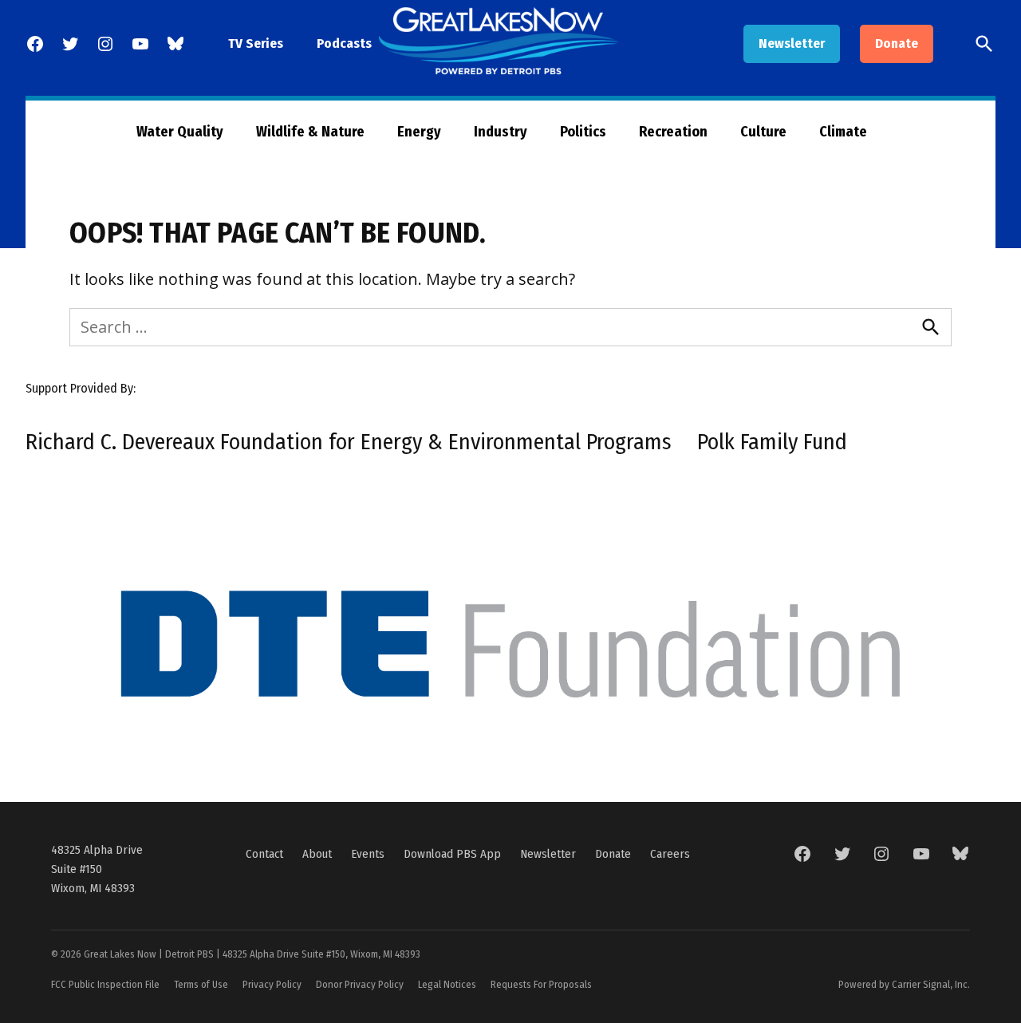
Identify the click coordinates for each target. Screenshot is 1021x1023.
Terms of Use (201, 984)
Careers (670, 854)
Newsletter (792, 43)
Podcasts (344, 43)
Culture (763, 131)
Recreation (673, 131)
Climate (843, 131)
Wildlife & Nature (310, 131)
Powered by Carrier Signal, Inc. (904, 984)
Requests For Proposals (541, 984)
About (317, 854)
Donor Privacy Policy (360, 984)
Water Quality (179, 131)
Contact (264, 854)
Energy (419, 131)
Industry (500, 131)
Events (367, 854)
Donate (896, 43)
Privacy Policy (272, 984)
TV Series (255, 43)
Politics (583, 131)
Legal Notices (447, 984)
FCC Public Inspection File (105, 984)
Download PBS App (452, 854)
